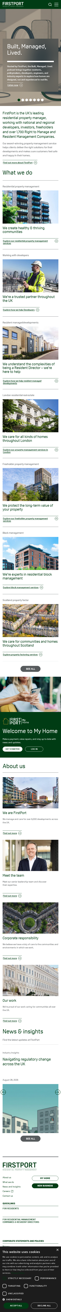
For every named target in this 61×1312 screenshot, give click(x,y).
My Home (45, 1178)
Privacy (6, 1246)
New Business (45, 1185)
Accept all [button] (16, 1305)
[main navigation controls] (56, 4)
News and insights (12, 1186)
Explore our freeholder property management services (25, 519)
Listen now (12, 85)
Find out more (10, 833)
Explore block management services (21, 587)
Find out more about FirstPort (18, 162)
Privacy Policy (17, 1273)
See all (30, 669)
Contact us (8, 1195)
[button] (30, 1299)
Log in (34, 749)
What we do (8, 1182)
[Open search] (50, 4)
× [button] (57, 1250)
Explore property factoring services (20, 654)
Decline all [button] (44, 1305)
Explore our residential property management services (25, 242)
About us (7, 1177)
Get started (13, 749)
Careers (6, 1191)
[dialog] (30, 1279)
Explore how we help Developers (19, 309)
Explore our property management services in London (25, 450)
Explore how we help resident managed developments (22, 382)
